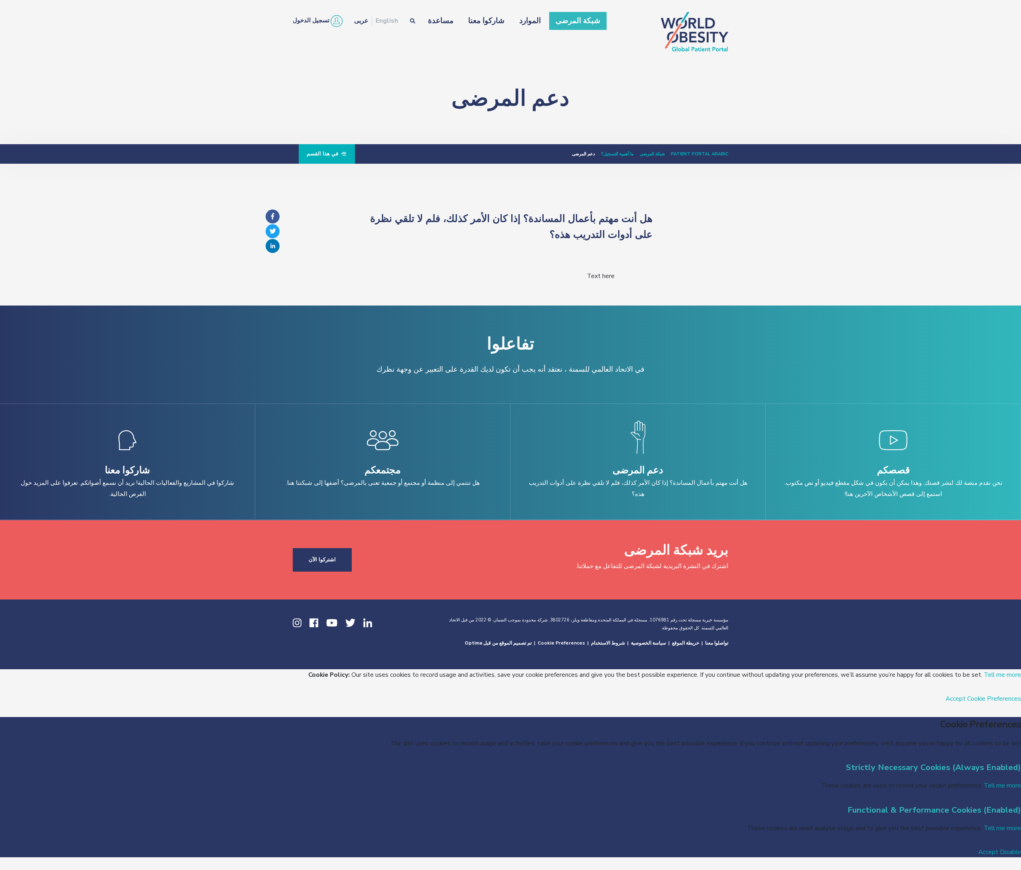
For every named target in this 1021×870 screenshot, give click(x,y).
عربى (361, 20)
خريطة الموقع (685, 643)
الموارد (530, 21)
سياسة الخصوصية (648, 643)
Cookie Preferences (561, 643)
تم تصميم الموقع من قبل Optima (498, 643)
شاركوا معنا (486, 21)
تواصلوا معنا (716, 643)
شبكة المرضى (578, 21)
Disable (1010, 852)
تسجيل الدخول (311, 20)
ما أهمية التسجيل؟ (617, 154)
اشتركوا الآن (322, 559)
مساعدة (440, 21)
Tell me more (1002, 674)
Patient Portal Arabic (699, 154)
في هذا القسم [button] (323, 153)
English (387, 20)
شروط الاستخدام (608, 643)
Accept (956, 698)
